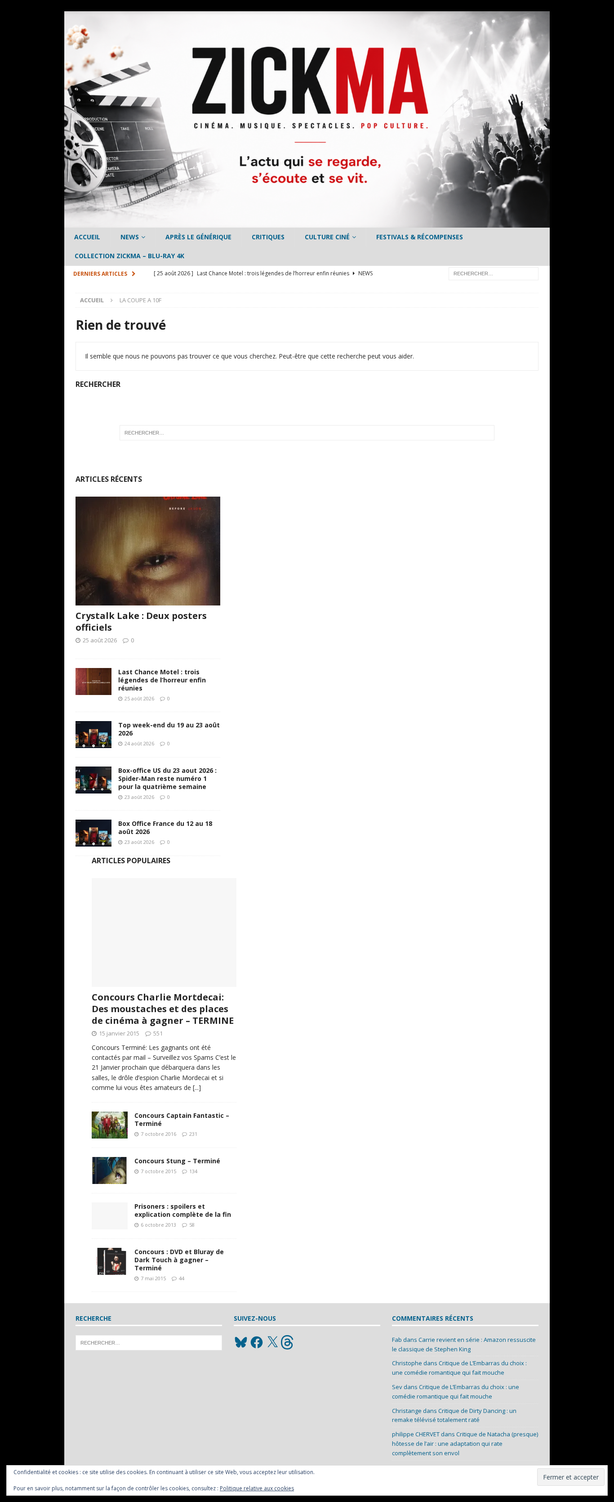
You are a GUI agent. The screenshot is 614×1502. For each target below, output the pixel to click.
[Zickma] (307, 222)
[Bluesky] (241, 1342)
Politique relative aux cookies (257, 1488)
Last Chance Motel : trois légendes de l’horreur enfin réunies (162, 680)
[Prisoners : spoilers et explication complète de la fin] (110, 1215)
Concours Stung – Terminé (177, 1161)
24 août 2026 (139, 743)
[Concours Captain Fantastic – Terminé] (110, 1125)
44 (181, 1278)
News (129, 237)
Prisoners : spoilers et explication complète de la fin (182, 1210)
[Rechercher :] (493, 273)
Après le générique (198, 237)
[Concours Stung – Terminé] (110, 1170)
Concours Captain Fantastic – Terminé (181, 1119)
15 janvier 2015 (119, 1033)
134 (193, 1171)
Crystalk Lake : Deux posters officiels (141, 621)
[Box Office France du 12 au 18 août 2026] (93, 833)
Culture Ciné (327, 237)
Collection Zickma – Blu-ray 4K (129, 255)
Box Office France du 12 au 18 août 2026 (165, 827)
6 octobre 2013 (158, 1224)
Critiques (268, 237)
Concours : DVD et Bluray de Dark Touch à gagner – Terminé (179, 1259)
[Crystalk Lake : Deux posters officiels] (148, 551)
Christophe (407, 1363)
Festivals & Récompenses (419, 237)
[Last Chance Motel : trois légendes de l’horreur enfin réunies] (93, 681)
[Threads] (288, 1342)
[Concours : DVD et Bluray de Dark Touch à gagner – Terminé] (110, 1261)
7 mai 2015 (153, 1278)
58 (192, 1224)
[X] (272, 1342)
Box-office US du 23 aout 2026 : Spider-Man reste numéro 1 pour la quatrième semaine (167, 778)
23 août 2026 (139, 797)
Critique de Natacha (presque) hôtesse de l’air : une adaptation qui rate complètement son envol (465, 1443)
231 (193, 1133)
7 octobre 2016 (158, 1133)
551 (158, 1033)
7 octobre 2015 (158, 1171)
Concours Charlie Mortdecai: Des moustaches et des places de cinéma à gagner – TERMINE (163, 1009)
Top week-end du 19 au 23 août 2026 (169, 729)
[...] (197, 1087)
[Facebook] (256, 1342)
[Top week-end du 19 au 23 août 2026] (93, 734)
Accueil (87, 237)
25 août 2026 (100, 640)
